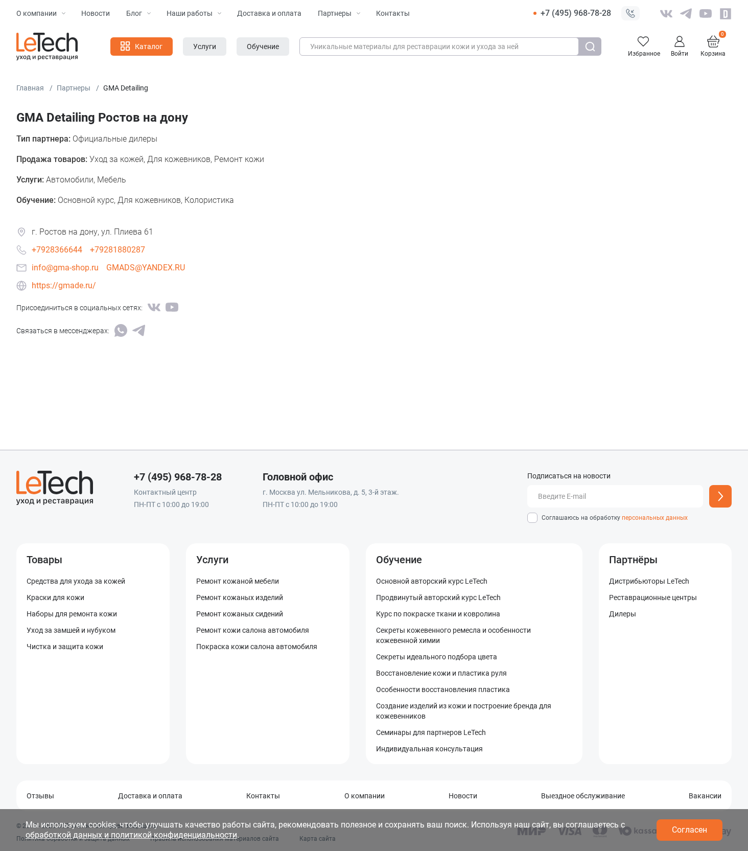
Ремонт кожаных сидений (239, 614)
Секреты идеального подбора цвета (436, 657)
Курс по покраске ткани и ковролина (438, 614)
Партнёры (633, 560)
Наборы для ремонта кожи (72, 614)
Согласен (689, 830)
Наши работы (190, 13)
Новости (95, 13)
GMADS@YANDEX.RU (145, 267)
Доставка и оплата (269, 13)
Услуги (212, 560)
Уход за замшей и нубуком (71, 630)
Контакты (393, 13)
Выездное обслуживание (583, 796)
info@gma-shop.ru (65, 267)
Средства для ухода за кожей (76, 581)
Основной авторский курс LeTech (431, 581)
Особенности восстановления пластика (443, 689)
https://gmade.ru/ (64, 285)
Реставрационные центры (653, 597)
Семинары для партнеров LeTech (431, 732)
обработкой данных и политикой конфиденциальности (131, 835)
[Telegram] (138, 330)
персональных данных (655, 517)
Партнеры (335, 13)
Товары (44, 560)
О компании (36, 13)
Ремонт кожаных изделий (239, 597)
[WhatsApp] (120, 330)
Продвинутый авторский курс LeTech (438, 597)
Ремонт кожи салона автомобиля (252, 630)
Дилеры (622, 614)
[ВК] (154, 307)
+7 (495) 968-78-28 (576, 13)
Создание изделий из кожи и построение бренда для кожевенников (463, 711)
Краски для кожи (55, 597)
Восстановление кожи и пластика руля (441, 673)
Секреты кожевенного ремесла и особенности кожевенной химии (453, 635)
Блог (134, 13)
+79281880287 (117, 250)
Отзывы (40, 796)
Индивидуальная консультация (429, 749)
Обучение (399, 560)
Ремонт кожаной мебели (237, 581)
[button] (630, 13)
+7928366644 (57, 250)
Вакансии (705, 796)
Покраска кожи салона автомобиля (256, 646)
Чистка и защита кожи (65, 646)
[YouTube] (172, 307)
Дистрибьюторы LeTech (649, 581)
